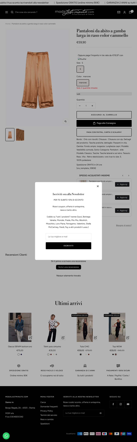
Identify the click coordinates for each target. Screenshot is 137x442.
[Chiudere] (98, 186)
